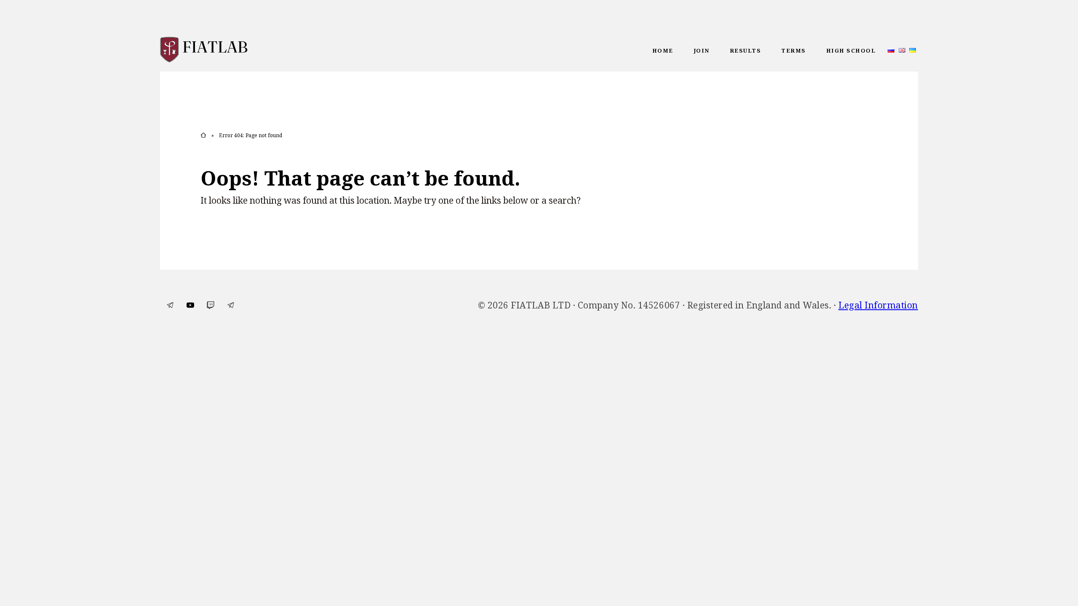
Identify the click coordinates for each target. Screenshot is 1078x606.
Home (662, 50)
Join (702, 50)
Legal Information (878, 305)
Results (745, 50)
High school (851, 50)
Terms (793, 50)
